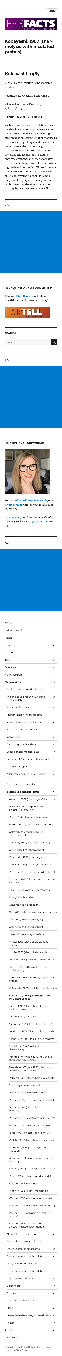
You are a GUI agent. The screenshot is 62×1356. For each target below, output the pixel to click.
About (8, 1330)
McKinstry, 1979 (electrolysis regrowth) (32, 1031)
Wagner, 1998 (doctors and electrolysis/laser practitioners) (27, 1225)
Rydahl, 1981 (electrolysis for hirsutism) (32, 1140)
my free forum (13, 504)
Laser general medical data (23, 751)
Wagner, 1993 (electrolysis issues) (28, 1190)
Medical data (13, 682)
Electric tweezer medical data (25, 1256)
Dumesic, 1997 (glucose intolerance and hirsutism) (32, 881)
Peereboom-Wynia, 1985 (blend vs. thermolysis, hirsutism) (29, 1069)
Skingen (12, 1293)
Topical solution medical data (24, 689)
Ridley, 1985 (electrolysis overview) (29, 1132)
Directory (10, 667)
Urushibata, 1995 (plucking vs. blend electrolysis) (30, 1160)
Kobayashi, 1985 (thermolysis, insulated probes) (32, 979)
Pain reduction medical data (24, 1241)
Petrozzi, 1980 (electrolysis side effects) (32, 1077)
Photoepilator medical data (23, 1248)
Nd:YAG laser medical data (22, 1234)
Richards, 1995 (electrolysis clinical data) (32, 1118)
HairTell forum (24, 296)
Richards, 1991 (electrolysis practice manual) (29, 1109)
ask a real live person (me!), (31, 500)
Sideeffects (13, 1285)
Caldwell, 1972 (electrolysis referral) (29, 842)
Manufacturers (13, 674)
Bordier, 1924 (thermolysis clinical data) (32, 824)
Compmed (13, 737)
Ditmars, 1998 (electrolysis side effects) (32, 872)
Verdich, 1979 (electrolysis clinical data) (32, 1168)
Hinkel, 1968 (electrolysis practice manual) (28, 943)
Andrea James (12, 517)
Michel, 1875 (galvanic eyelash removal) (32, 1038)
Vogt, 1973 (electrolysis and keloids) (30, 1176)
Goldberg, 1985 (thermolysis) (26, 927)
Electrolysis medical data (23, 791)
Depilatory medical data (21, 744)
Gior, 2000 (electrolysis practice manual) (33, 912)
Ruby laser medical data (21, 1263)
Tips (7, 659)
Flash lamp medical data (21, 1300)
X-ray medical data (18, 707)
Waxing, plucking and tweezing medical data (26, 698)
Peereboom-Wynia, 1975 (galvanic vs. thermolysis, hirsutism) (31, 1058)
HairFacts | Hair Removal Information (23, 1347)
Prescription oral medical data (25, 1271)
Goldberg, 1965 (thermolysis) (26, 919)
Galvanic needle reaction (24, 904)
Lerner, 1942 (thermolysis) (24, 1016)
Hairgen (12, 1308)
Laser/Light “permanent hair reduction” (30, 759)
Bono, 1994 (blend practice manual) (30, 817)
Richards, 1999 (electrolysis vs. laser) (30, 1125)
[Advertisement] (31, 242)
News (8, 623)
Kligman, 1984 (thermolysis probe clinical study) (29, 969)
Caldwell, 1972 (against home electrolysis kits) (26, 834)
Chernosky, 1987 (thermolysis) (27, 857)
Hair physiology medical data (24, 714)
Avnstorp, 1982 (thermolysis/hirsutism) (32, 799)
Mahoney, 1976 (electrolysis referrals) (30, 1024)
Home (8, 637)
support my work (39, 521)
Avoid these (12, 1337)
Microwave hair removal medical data (26, 775)
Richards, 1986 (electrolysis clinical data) (32, 1100)
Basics (8, 645)
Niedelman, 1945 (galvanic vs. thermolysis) (26, 1048)
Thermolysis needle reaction (26, 1085)
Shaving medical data (20, 1278)
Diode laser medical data (22, 784)
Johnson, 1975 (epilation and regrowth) (32, 959)
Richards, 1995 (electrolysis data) (28, 1092)
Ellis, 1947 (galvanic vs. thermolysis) (29, 890)
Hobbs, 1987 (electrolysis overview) (29, 952)
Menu (52, 11)
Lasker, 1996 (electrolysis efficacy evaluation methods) (28, 1008)
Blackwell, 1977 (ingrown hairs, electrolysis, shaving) (27, 808)
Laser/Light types (17, 766)
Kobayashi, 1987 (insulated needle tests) (33, 988)
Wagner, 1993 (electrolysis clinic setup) (32, 1205)
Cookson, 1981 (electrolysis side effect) (31, 864)
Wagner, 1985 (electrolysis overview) (30, 1198)
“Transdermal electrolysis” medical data (30, 1315)
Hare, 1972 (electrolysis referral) (27, 934)
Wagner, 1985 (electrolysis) (24, 1183)
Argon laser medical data (22, 729)
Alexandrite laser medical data (25, 722)
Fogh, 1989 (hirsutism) (22, 897)
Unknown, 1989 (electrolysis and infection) (28, 1149)
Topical (11, 1322)
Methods (10, 652)
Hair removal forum (16, 630)
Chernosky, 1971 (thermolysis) (26, 849)
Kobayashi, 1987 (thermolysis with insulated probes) (30, 997)
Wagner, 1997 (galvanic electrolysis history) (29, 1215)
